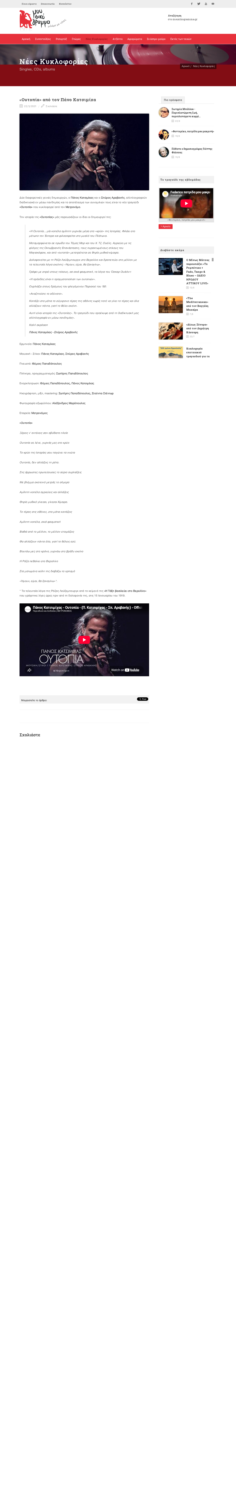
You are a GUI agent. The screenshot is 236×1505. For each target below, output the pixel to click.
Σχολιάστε (51, 106)
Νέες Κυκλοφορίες (204, 66)
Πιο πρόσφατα (173, 100)
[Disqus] (84, 786)
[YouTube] (205, 4)
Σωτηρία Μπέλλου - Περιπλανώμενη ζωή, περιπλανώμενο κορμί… (186, 112)
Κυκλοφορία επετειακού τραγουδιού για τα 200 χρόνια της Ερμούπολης (198, 356)
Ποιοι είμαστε (29, 3)
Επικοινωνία (48, 3)
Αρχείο (166, 226)
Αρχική (186, 66)
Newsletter (65, 3)
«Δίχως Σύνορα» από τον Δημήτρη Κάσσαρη (197, 328)
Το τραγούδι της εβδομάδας (180, 179)
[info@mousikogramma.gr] (213, 4)
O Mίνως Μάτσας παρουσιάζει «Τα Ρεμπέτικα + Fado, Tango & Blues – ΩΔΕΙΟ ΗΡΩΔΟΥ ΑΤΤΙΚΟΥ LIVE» (198, 271)
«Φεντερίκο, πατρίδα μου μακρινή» (193, 131)
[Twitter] (198, 4)
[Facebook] (191, 4)
